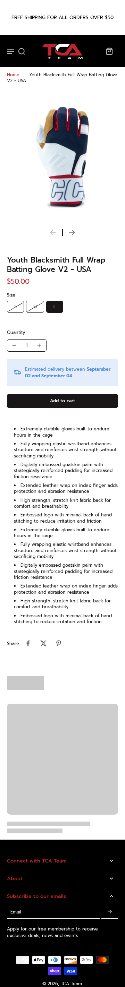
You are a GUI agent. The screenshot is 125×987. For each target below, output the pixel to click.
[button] (62, 401)
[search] (21, 51)
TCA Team (71, 983)
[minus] (14, 345)
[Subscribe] (109, 912)
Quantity (16, 332)
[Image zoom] (62, 156)
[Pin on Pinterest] (58, 643)
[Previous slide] (53, 232)
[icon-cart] (109, 51)
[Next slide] (72, 232)
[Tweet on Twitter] (43, 643)
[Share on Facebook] (28, 643)
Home (13, 74)
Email (15, 912)
